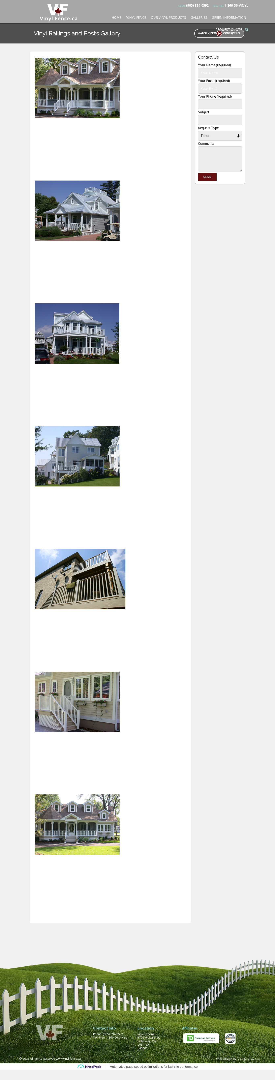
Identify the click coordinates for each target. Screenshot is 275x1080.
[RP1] (77, 732)
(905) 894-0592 (193, 5)
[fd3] (77, 363)
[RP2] (77, 854)
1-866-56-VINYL (230, 5)
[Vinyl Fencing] (59, 19)
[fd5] (77, 486)
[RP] (80, 609)
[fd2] (77, 241)
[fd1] (77, 118)
